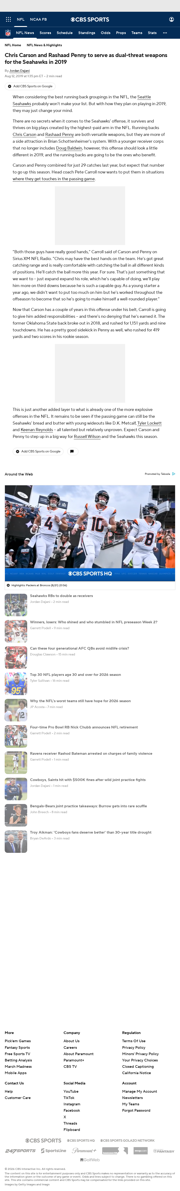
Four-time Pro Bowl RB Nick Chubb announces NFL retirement (84, 727)
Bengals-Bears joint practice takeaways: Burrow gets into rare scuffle (88, 806)
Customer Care (18, 1097)
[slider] (90, 567)
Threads (70, 1123)
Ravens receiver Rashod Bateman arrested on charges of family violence (91, 753)
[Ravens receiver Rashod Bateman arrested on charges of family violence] (16, 762)
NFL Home (13, 45)
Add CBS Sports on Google (32, 86)
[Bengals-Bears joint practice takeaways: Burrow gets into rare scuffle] (16, 815)
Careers (70, 1047)
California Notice (136, 1073)
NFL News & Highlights (44, 45)
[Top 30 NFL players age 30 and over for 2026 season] (16, 684)
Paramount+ (74, 1060)
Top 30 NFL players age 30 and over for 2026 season (75, 674)
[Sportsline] (53, 1150)
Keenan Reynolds (37, 430)
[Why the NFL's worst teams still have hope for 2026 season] (16, 710)
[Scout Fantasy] (164, 1150)
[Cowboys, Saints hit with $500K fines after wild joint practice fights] (16, 789)
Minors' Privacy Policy (140, 1054)
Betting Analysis (18, 1060)
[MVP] (141, 1149)
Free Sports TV (17, 1054)
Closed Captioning (138, 1066)
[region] (90, 533)
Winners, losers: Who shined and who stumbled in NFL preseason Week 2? (94, 622)
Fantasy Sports (17, 1047)
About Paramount (79, 1054)
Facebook (72, 1110)
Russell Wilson (87, 436)
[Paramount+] (84, 1149)
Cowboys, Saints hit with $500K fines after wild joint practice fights (88, 779)
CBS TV (70, 1066)
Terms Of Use (134, 1041)
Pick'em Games (18, 1041)
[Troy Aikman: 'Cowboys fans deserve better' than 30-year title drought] (16, 841)
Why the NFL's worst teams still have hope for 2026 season (80, 701)
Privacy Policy (133, 1047)
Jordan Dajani (19, 71)
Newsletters (132, 1097)
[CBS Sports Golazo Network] (127, 1140)
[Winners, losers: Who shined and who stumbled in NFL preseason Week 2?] (16, 631)
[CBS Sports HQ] (81, 1140)
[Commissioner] (115, 1149)
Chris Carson (24, 134)
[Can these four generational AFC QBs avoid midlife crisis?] (16, 657)
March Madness (18, 1066)
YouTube (71, 1091)
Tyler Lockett (149, 423)
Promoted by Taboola (157, 474)
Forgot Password (136, 1110)
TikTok (69, 1097)
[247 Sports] (20, 1150)
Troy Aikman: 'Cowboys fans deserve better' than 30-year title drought (90, 832)
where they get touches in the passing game (54, 179)
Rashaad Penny (59, 134)
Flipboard (72, 1129)
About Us (71, 1041)
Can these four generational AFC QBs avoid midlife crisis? (79, 648)
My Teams (130, 1104)
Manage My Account (139, 1091)
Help (9, 1091)
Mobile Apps (15, 1073)
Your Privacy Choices (140, 1060)
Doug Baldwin (69, 148)
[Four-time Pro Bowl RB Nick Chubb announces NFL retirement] (16, 736)
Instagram (72, 1104)
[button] (8, 19)
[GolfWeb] (90, 1160)
